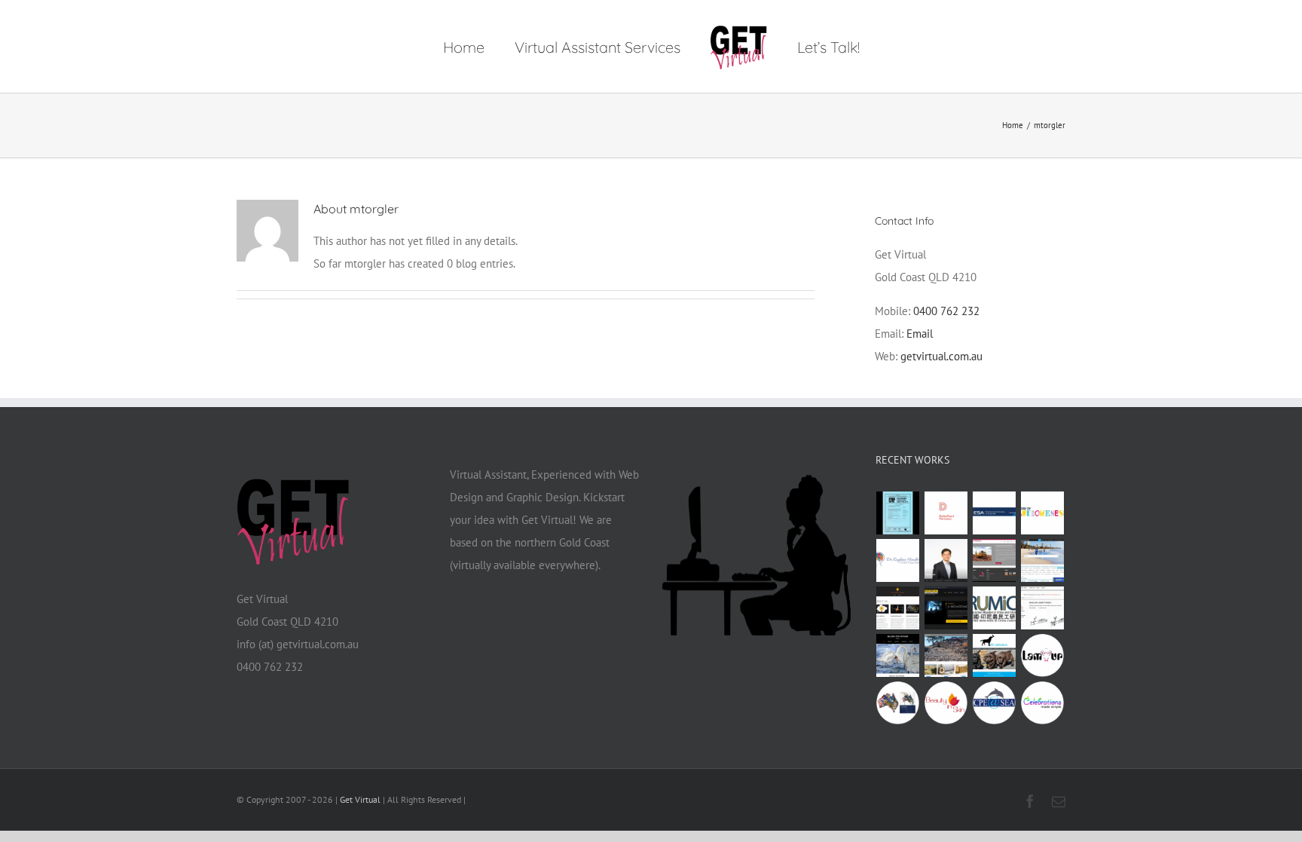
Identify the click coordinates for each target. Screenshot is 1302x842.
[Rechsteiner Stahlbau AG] (946, 608)
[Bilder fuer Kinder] (898, 655)
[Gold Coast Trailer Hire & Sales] (1042, 608)
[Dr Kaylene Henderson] (898, 560)
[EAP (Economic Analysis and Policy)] (898, 513)
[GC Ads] (1042, 560)
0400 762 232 (946, 311)
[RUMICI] (994, 608)
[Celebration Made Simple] (1042, 703)
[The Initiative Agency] (898, 608)
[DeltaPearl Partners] (946, 513)
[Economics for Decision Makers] (898, 703)
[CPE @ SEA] (994, 703)
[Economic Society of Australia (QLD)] (994, 513)
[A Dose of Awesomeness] (1042, 513)
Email (919, 333)
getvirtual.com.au (941, 356)
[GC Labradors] (994, 655)
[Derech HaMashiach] (946, 655)
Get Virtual (360, 799)
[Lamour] (1042, 655)
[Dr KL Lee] (946, 560)
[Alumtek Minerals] (994, 560)
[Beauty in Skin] (946, 703)
